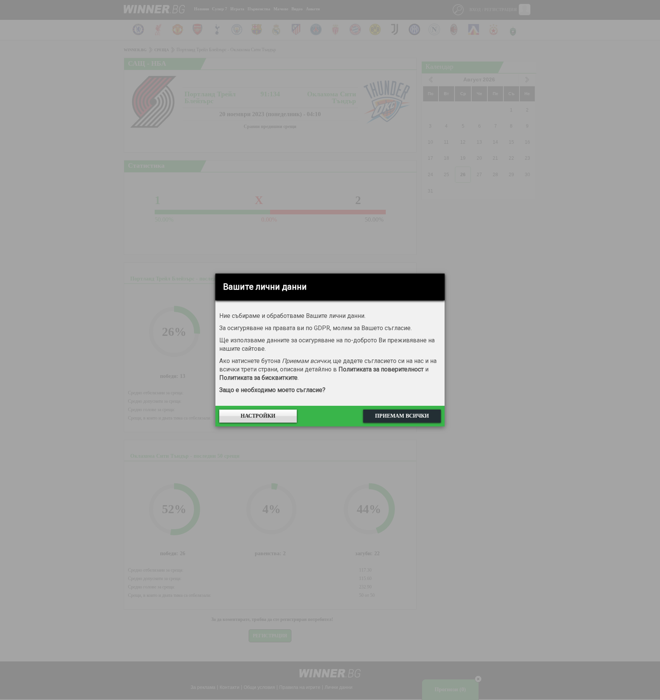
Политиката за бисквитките (258, 377)
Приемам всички (402, 416)
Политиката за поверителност (381, 369)
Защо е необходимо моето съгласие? (272, 390)
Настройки (258, 416)
